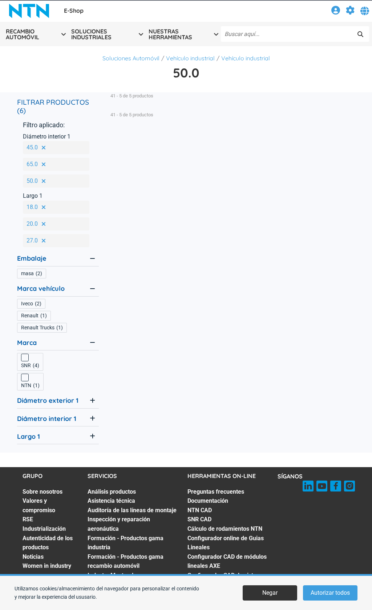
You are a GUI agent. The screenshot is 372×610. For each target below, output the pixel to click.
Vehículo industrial (190, 58)
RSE (28, 519)
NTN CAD (199, 510)
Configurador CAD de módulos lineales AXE (227, 561)
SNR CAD (199, 519)
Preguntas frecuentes (215, 491)
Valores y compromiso (39, 505)
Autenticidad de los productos (48, 543)
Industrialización (44, 528)
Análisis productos (112, 491)
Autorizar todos (330, 592)
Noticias (33, 556)
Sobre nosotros (42, 491)
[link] (335, 11)
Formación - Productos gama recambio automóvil (125, 561)
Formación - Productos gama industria (125, 543)
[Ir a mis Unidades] (350, 11)
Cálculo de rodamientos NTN (224, 528)
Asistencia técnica (111, 500)
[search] (360, 34)
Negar (270, 592)
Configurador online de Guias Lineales (225, 543)
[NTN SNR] (29, 11)
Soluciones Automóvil (130, 58)
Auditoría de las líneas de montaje (132, 510)
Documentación (207, 500)
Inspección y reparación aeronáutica (119, 524)
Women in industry (47, 565)
